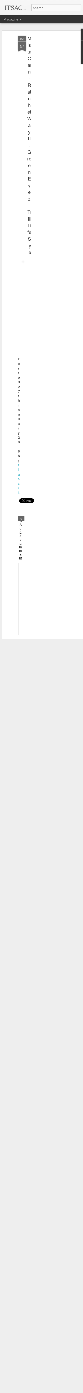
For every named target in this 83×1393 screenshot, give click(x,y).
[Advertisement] (43, 108)
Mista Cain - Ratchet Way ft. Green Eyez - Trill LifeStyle (29, 145)
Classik (19, 479)
